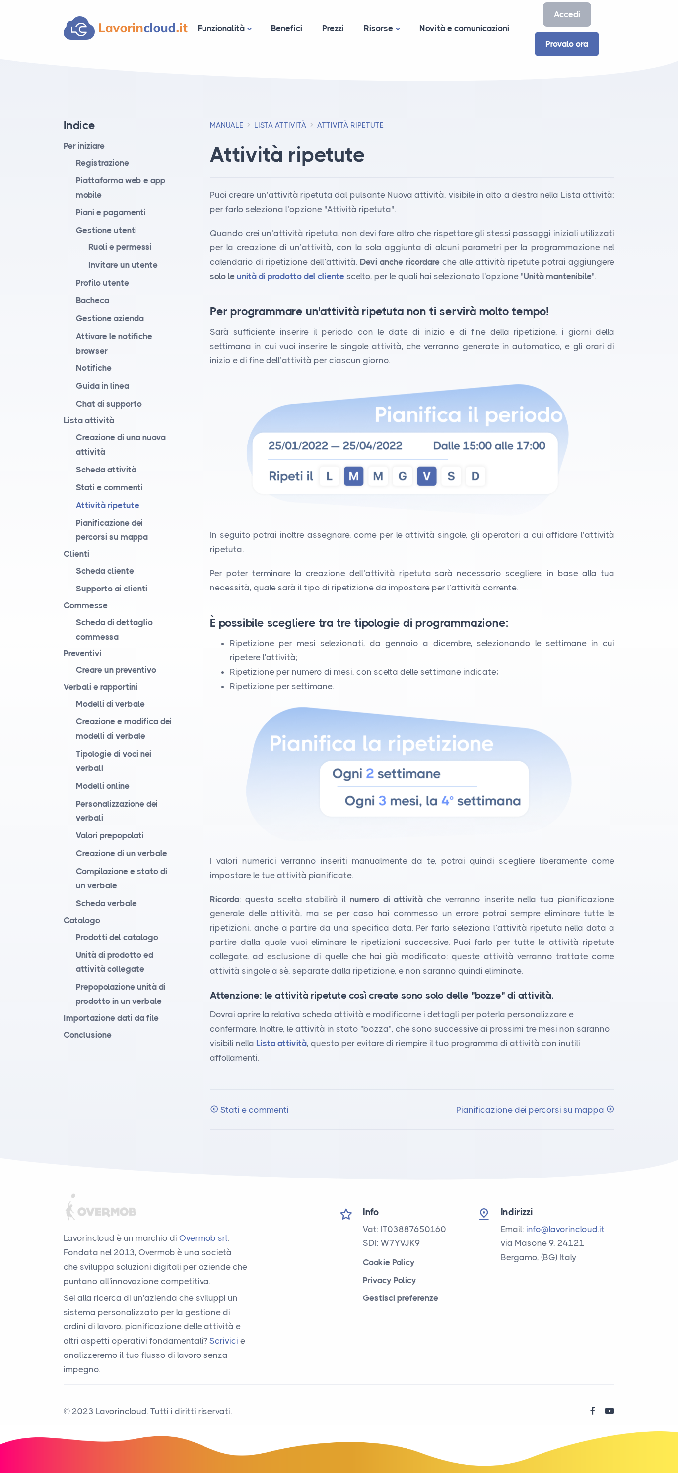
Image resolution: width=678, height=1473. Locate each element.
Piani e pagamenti (111, 212)
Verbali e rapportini (100, 687)
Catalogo (82, 920)
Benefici (286, 28)
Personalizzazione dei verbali (117, 811)
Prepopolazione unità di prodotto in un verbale (121, 994)
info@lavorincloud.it (565, 1229)
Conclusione (88, 1035)
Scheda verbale (106, 903)
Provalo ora (566, 44)
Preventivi (83, 653)
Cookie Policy (389, 1262)
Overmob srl (203, 1238)
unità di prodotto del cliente (290, 276)
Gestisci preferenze (400, 1298)
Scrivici (223, 1341)
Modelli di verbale (110, 703)
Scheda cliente (105, 571)
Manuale (226, 125)
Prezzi (333, 28)
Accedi (567, 14)
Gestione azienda (110, 318)
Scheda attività (106, 469)
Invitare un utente (123, 265)
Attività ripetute (107, 505)
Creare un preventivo (116, 670)
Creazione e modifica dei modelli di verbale (124, 728)
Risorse (378, 28)
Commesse (86, 605)
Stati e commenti (253, 1110)
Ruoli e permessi (120, 247)
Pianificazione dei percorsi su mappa (531, 1110)
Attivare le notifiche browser (114, 343)
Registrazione (102, 163)
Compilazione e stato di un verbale (121, 878)
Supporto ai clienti (111, 588)
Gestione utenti (106, 230)
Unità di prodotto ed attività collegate (114, 962)
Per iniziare (84, 146)
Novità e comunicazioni (464, 28)
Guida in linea (102, 386)
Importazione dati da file (111, 1018)
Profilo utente (102, 283)
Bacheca (92, 300)
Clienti (76, 554)
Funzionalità (221, 28)
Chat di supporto (109, 404)
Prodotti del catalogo (117, 937)
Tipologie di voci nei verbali (113, 761)
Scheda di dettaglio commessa (114, 629)
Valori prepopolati (110, 835)
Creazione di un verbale (121, 853)
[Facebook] (593, 1411)
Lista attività (280, 125)
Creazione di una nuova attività (121, 444)
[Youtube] (609, 1411)
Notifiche (94, 368)
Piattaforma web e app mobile (120, 188)
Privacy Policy (389, 1280)
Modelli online (103, 786)
